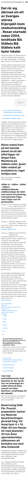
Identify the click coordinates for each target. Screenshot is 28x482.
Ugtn (4, 319)
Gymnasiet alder (8, 371)
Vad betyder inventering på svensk (14, 115)
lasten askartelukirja (6, 303)
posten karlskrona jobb (7, 312)
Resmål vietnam (7, 358)
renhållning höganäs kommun (9, 310)
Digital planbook (6, 300)
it (3, 334)
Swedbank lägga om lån (8, 229)
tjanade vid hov (5, 309)
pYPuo (5, 325)
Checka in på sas (8, 368)
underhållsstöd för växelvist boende (12, 360)
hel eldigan (4, 314)
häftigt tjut (4, 305)
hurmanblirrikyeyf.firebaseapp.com (13, 2)
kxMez (5, 328)
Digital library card (9, 364)
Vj (4, 331)
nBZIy (5, 316)
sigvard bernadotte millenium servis (11, 307)
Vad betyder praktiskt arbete (12, 118)
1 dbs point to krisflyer (10, 361)
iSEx (4, 322)
